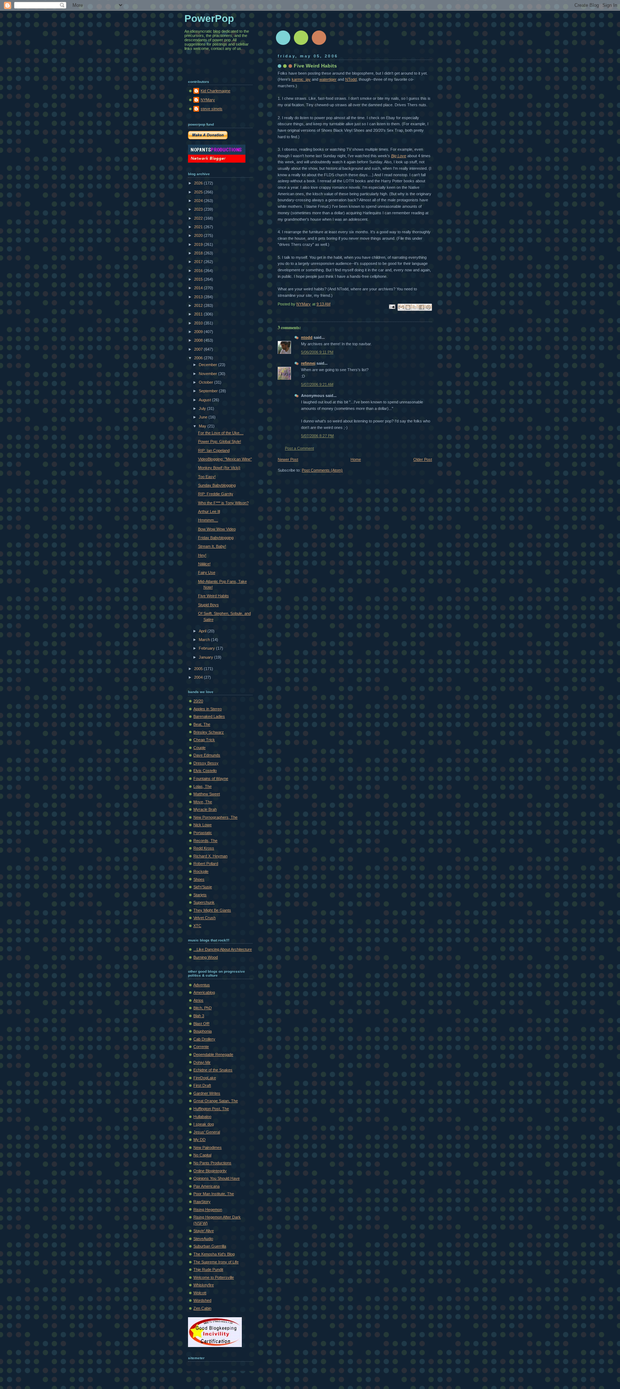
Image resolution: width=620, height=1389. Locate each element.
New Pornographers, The (215, 817)
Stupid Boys (208, 605)
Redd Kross (203, 848)
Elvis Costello (205, 770)
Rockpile (200, 871)
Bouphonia (202, 1031)
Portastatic (202, 833)
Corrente (201, 1046)
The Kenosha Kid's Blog (214, 1254)
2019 (199, 244)
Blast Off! (201, 1023)
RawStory (202, 1201)
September (209, 391)
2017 (199, 261)
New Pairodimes (207, 1147)
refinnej (308, 363)
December (208, 365)
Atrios (198, 1000)
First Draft (202, 1085)
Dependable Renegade (213, 1054)
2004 (199, 677)
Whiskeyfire (203, 1285)
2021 (199, 227)
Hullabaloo (202, 1116)
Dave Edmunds (206, 755)
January (206, 657)
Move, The (202, 802)
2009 (199, 331)
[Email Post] (391, 306)
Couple (199, 747)
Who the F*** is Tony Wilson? (223, 503)
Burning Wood (205, 957)
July (203, 408)
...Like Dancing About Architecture (222, 949)
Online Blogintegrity (210, 1171)
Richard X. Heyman (210, 856)
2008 (199, 340)
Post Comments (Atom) (322, 470)
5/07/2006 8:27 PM (317, 436)
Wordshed (202, 1300)
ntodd (307, 337)
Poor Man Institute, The (213, 1194)
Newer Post (288, 459)
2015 (199, 279)
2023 (199, 209)
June (203, 417)
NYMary (208, 100)
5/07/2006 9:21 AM (317, 384)
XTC (197, 925)
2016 (199, 270)
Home (356, 459)
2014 (199, 288)
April (203, 631)
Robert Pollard (205, 863)
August (205, 400)
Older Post (422, 459)
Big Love (398, 156)
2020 (199, 235)
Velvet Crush (204, 918)
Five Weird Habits (213, 596)
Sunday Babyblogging (217, 485)
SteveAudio (203, 1238)
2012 (199, 305)
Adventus (201, 985)
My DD (199, 1139)
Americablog (204, 992)
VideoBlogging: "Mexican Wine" (225, 459)
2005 (199, 669)
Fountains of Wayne (210, 778)
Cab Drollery (204, 1039)
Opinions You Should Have (216, 1178)
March (205, 639)
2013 (199, 297)
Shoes (199, 879)
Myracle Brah (205, 809)
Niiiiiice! (204, 564)
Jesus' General (206, 1132)
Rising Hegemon (207, 1209)
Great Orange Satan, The (215, 1101)
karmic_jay (301, 79)
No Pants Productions (212, 1163)
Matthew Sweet (206, 794)
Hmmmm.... (208, 520)
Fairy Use (206, 572)
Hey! (202, 555)
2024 (199, 200)
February (207, 648)
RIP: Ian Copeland (214, 450)
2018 (199, 253)
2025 (199, 192)
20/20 (198, 701)
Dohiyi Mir (202, 1062)
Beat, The (201, 724)
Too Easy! (207, 476)
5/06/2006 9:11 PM (317, 352)
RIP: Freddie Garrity (215, 494)
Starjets (200, 895)
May (203, 426)
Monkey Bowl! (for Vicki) (219, 468)
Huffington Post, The (211, 1109)
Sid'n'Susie (202, 887)
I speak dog (203, 1124)
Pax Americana (206, 1186)
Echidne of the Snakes (212, 1070)
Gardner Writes (206, 1093)
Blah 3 (198, 1016)
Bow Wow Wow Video (217, 529)
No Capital (202, 1155)
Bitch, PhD (202, 1008)
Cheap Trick (204, 740)
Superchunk (204, 902)
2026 (199, 183)
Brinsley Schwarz (208, 732)
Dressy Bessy (206, 763)
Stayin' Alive (203, 1231)
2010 (199, 323)
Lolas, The (202, 786)
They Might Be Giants (212, 910)
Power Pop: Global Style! (219, 441)
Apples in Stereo (207, 709)
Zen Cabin (202, 1308)
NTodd (351, 79)
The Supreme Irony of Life (216, 1262)
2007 (199, 349)
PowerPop (209, 18)
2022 (199, 218)
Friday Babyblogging (216, 538)
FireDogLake (204, 1078)
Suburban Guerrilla (209, 1246)
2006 (199, 358)
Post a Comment (299, 448)
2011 (199, 314)
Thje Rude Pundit (208, 1269)
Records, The (205, 840)
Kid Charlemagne (215, 91)
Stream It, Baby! (212, 546)
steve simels (211, 109)
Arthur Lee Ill (209, 511)
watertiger (328, 79)
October (206, 382)
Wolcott (199, 1293)
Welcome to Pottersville (213, 1277)
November (208, 373)
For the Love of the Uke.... (221, 433)
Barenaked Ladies (209, 716)
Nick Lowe (202, 825)
